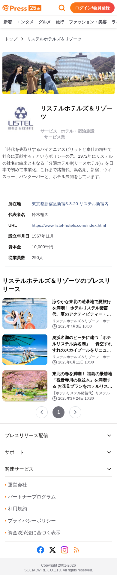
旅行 (60, 21)
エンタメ (25, 21)
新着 (8, 21)
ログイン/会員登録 (92, 7)
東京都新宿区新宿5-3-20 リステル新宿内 (70, 203)
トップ (11, 38)
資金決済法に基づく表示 (33, 532)
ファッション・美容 (88, 21)
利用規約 (16, 508)
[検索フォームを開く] (61, 7)
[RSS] (76, 549)
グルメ (44, 21)
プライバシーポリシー (30, 520)
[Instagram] (64, 549)
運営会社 (16, 484)
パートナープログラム (30, 496)
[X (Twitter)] (52, 549)
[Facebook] (40, 549)
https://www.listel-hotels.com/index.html (69, 225)
